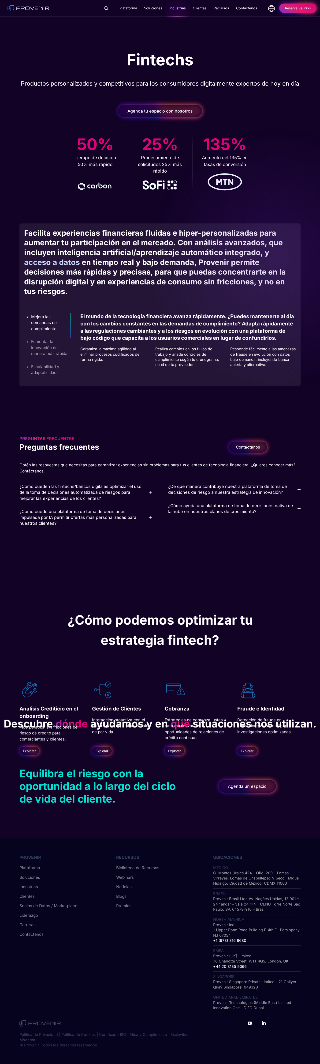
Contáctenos (246, 8)
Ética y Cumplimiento (148, 1034)
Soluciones (29, 877)
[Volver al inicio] (28, 8)
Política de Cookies (78, 1034)
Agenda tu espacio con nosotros (160, 111)
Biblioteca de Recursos (137, 867)
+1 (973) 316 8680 (229, 940)
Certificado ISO (112, 1034)
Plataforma (29, 867)
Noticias (124, 886)
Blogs (121, 896)
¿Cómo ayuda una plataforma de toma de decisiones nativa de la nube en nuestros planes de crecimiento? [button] (230, 508)
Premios (123, 905)
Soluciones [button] (153, 8)
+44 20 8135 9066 (230, 966)
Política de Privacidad (38, 1034)
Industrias (28, 886)
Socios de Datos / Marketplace (48, 905)
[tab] (47, 325)
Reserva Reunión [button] (298, 8)
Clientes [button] (200, 8)
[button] (106, 8)
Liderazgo (28, 915)
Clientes (27, 896)
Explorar (29, 751)
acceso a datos (52, 262)
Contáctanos (248, 447)
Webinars (125, 877)
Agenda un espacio (247, 786)
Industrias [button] (177, 8)
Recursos (221, 8)
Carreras (27, 924)
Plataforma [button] (128, 8)
